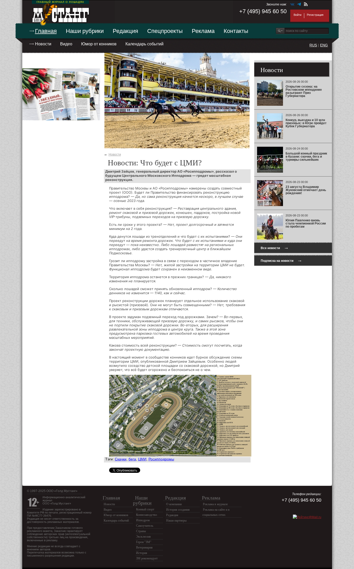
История (141, 553)
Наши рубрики (85, 31)
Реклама (203, 31)
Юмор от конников (99, 44)
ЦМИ (142, 459)
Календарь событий (144, 44)
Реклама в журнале (215, 504)
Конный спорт (145, 509)
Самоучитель (144, 526)
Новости (43, 44)
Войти (297, 14)
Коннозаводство (146, 515)
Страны (141, 531)
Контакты (236, 31)
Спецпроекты (165, 31)
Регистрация (315, 14)
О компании (174, 504)
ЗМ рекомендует (147, 558)
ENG (324, 45)
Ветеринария (144, 547)
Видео (66, 44)
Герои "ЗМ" (143, 542)
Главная (46, 31)
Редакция (125, 31)
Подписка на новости (281, 260)
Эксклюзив (143, 536)
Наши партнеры (176, 520)
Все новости (275, 247)
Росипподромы (161, 459)
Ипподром (143, 520)
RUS (313, 45)
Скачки (120, 459)
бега (132, 459)
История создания (178, 509)
